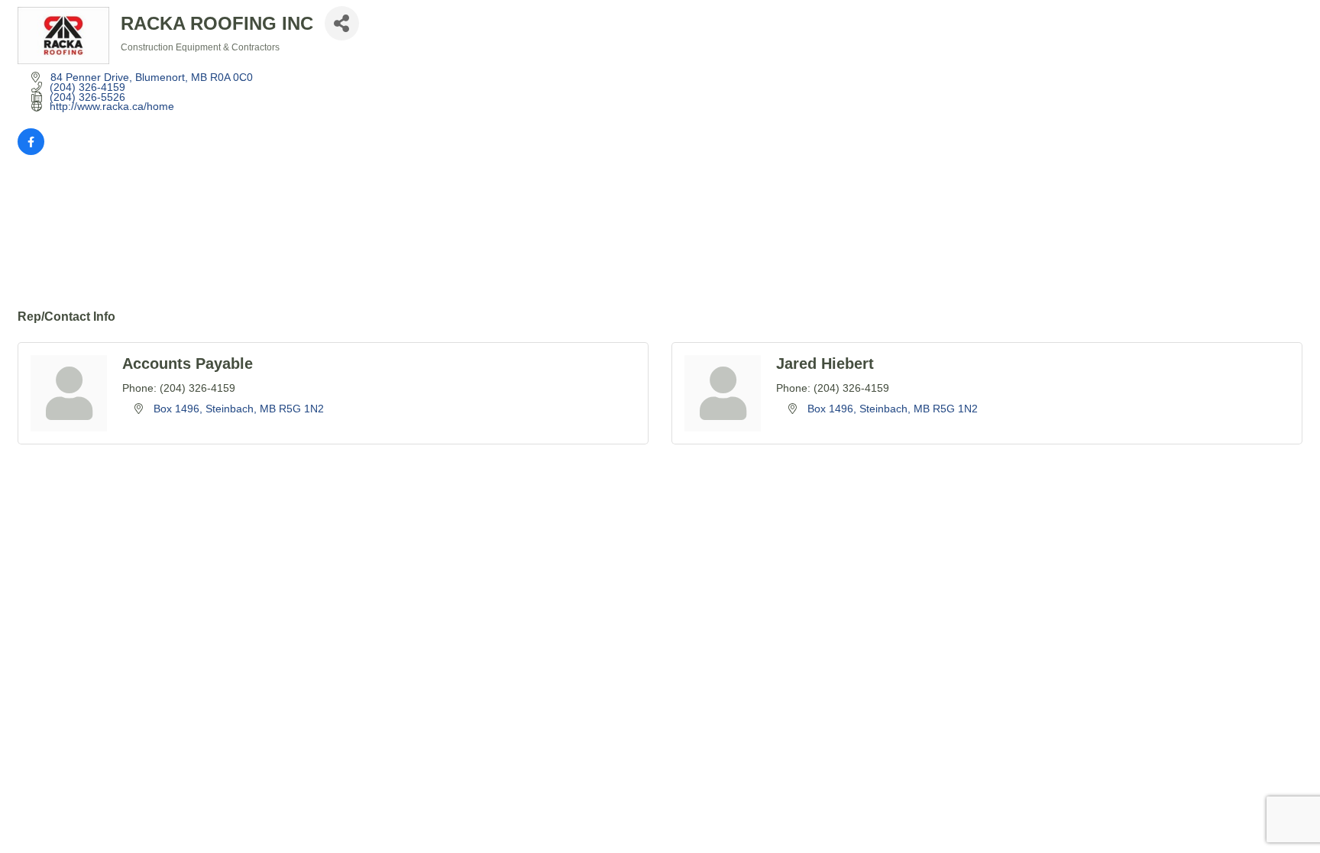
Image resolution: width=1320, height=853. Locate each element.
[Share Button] (342, 23)
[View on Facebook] (31, 151)
